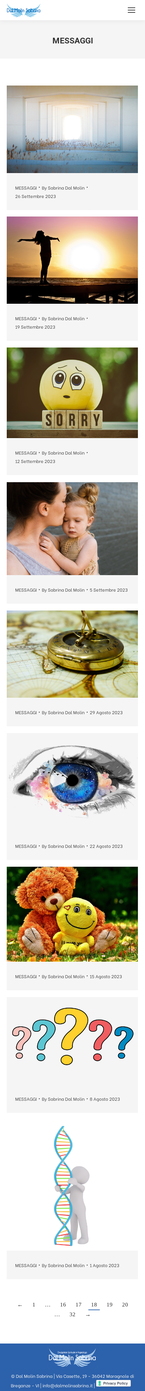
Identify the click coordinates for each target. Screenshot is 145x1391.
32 (72, 1314)
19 (110, 1304)
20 (125, 1304)
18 (94, 1304)
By (63, 187)
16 (63, 1304)
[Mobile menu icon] (131, 10)
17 (79, 1304)
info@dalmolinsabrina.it (67, 1385)
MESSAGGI (26, 187)
